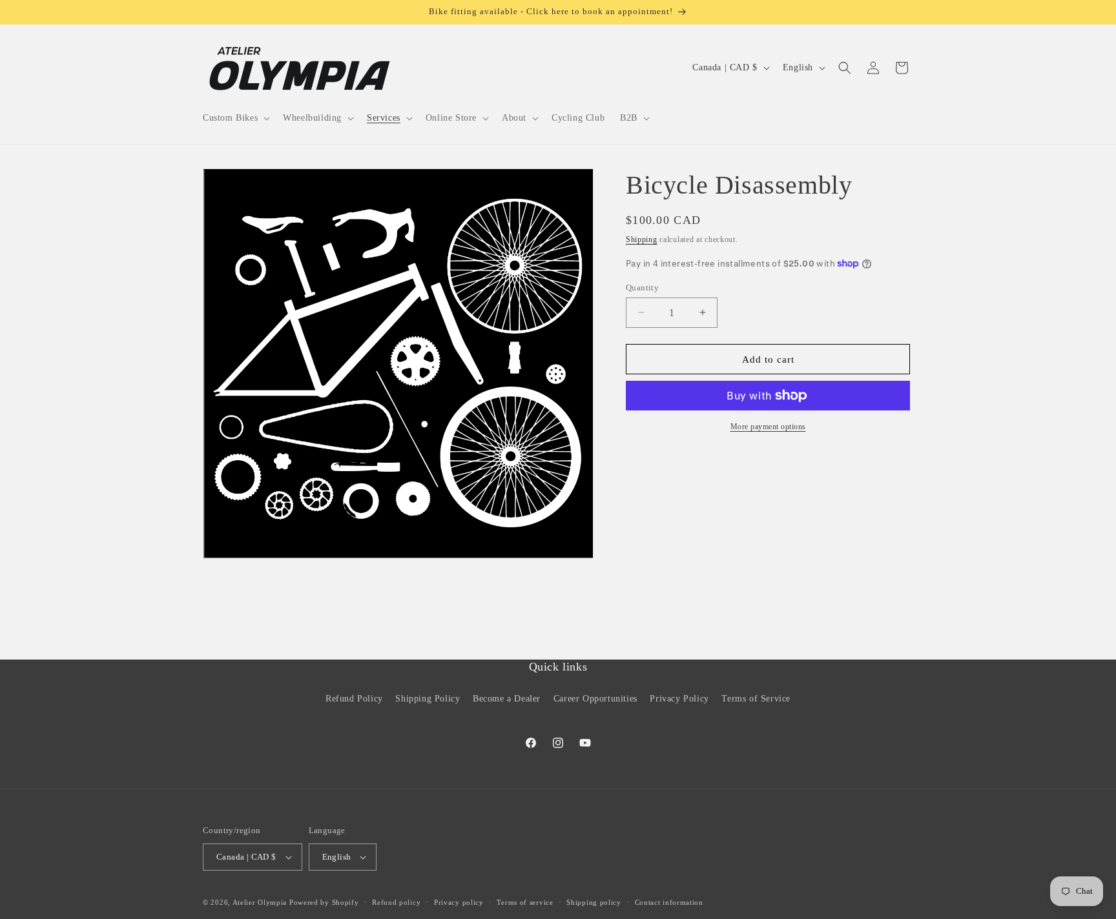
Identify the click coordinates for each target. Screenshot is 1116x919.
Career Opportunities (595, 698)
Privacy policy (459, 902)
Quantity (642, 287)
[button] (235, 118)
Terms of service (525, 902)
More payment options (768, 426)
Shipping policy (593, 902)
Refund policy (396, 902)
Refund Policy (354, 698)
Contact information (669, 902)
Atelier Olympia (259, 902)
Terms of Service (755, 698)
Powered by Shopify (324, 902)
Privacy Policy (679, 698)
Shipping (641, 239)
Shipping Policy (427, 698)
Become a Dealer (507, 698)
